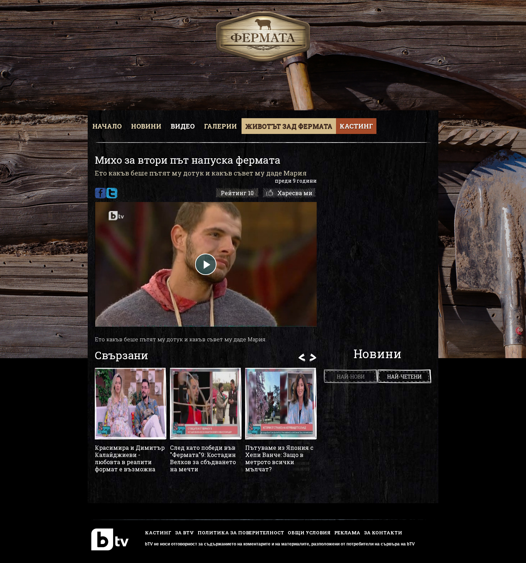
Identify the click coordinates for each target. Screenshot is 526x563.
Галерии (220, 126)
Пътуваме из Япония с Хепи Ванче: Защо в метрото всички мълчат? (279, 458)
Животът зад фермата (288, 126)
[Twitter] (111, 193)
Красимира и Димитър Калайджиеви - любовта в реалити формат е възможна (130, 458)
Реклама (347, 532)
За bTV (184, 532)
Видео (183, 126)
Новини (146, 126)
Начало (107, 126)
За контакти (383, 532)
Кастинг (356, 126)
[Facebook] (100, 193)
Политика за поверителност (241, 532)
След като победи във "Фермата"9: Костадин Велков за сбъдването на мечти (203, 458)
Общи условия (309, 532)
